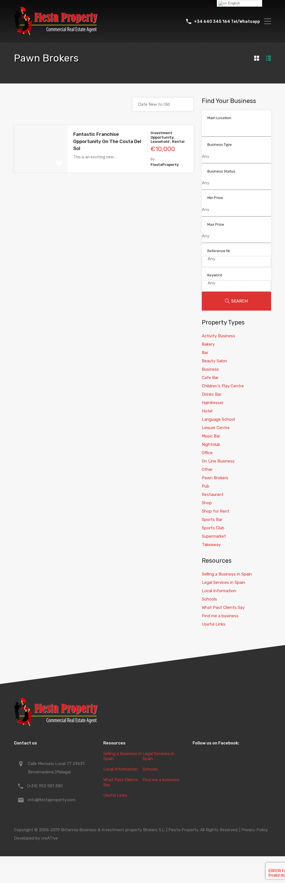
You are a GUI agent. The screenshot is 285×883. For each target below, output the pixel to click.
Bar (205, 352)
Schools (209, 599)
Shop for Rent (215, 511)
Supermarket (214, 536)
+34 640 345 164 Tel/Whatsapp (227, 21)
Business (210, 369)
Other (207, 469)
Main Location (219, 118)
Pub (205, 486)
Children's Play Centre (223, 385)
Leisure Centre (216, 427)
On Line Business (218, 461)
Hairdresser (212, 402)
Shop (207, 502)
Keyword (214, 275)
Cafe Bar (210, 377)
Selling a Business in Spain (227, 574)
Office (207, 452)
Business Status (221, 171)
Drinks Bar (211, 394)
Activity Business (218, 335)
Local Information (219, 590)
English (233, 3)
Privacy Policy (254, 829)
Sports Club (213, 527)
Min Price (215, 198)
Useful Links (213, 624)
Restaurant (212, 494)
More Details (41, 163)
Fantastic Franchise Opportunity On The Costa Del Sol (107, 141)
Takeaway (211, 544)
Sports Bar (212, 519)
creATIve (49, 838)
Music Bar (211, 436)
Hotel (207, 411)
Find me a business (220, 615)
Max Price (215, 224)
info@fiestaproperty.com (51, 799)
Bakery (208, 344)
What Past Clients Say (223, 607)
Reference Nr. (219, 251)
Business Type (219, 144)
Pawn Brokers (215, 477)
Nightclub (211, 444)
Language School (218, 419)
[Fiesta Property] (55, 33)
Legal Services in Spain (223, 582)
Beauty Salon (214, 360)
